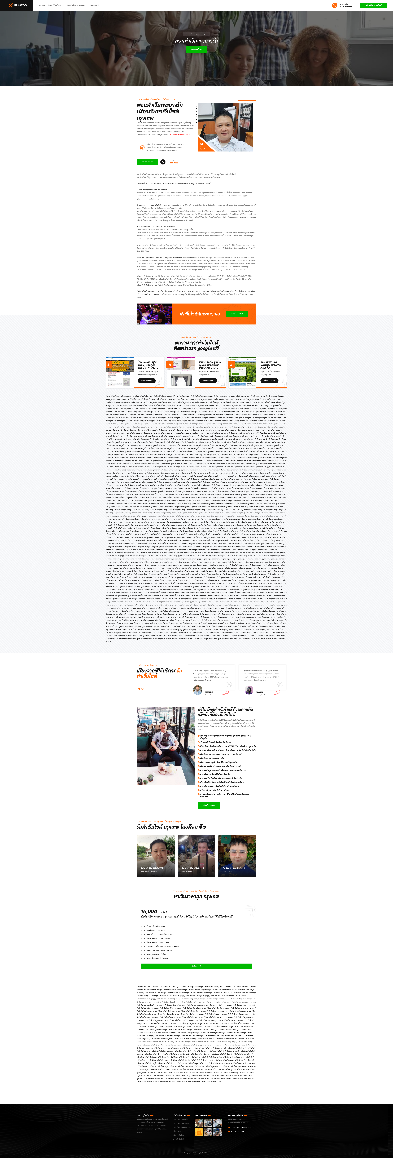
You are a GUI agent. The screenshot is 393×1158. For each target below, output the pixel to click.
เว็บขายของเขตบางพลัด (140, 525)
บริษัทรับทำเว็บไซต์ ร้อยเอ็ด (180, 1060)
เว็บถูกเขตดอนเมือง (155, 574)
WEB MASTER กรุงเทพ (182, 408)
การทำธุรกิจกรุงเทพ (270, 396)
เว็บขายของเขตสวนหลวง (255, 561)
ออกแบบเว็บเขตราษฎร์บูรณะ (171, 522)
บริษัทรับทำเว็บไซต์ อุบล (154, 1078)
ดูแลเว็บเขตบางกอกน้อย (157, 500)
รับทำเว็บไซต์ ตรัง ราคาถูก (224, 992)
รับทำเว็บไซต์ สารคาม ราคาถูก (230, 1020)
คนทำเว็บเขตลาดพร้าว (181, 580)
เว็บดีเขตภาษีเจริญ (270, 509)
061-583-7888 (346, 5)
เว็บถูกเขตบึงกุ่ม (167, 534)
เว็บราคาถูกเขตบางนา (258, 620)
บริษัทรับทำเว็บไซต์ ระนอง (202, 1060)
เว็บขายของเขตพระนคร (171, 414)
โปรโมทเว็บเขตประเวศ (220, 555)
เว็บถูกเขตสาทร (210, 537)
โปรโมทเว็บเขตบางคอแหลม (150, 552)
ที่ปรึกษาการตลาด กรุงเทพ (262, 405)
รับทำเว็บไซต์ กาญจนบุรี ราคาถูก (217, 986)
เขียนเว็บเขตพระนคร (120, 414)
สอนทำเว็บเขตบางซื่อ (238, 540)
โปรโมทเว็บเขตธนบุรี (165, 479)
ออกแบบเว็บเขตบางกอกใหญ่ (269, 482)
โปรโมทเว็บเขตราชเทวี (274, 577)
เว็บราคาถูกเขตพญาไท (202, 472)
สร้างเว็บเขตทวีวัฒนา (221, 623)
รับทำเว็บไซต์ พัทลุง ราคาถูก (147, 1008)
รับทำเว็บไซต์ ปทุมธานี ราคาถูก (218, 1001)
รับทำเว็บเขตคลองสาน (128, 491)
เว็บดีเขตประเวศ (157, 555)
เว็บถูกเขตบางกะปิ (221, 436)
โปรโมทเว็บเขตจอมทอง (122, 571)
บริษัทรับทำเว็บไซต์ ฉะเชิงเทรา (161, 1041)
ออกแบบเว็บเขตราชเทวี (256, 577)
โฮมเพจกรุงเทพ (128, 396)
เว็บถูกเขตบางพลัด (225, 525)
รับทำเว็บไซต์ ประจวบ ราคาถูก (243, 1001)
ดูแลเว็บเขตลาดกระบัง (266, 457)
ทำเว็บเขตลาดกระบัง (155, 457)
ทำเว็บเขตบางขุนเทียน (168, 503)
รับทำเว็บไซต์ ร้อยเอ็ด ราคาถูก (193, 1011)
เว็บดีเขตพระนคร (240, 414)
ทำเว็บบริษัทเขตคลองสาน (135, 494)
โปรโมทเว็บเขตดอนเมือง (210, 574)
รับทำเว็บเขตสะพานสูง (251, 604)
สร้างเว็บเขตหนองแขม (216, 512)
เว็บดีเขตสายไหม (171, 598)
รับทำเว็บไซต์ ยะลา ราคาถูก (147, 1011)
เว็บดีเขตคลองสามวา (208, 617)
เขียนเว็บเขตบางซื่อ (138, 540)
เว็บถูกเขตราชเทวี (225, 577)
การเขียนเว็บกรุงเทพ (230, 402)
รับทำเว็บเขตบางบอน (213, 632)
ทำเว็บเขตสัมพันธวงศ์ (161, 466)
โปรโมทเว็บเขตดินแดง (168, 531)
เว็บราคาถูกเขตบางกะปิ (173, 436)
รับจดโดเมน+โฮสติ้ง (180, 1119)
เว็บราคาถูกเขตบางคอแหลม (199, 549)
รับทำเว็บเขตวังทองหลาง (169, 611)
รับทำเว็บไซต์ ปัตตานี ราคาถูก (174, 1005)
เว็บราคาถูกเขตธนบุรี (257, 476)
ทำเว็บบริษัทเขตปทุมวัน (175, 442)
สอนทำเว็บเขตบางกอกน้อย (199, 500)
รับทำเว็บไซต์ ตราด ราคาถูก (245, 992)
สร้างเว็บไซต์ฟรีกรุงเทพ (144, 396)
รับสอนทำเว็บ (94, 5)
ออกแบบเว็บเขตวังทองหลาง (145, 614)
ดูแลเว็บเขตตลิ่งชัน (248, 494)
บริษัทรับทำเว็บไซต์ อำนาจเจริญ (178, 1075)
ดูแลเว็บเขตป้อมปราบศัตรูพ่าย (164, 445)
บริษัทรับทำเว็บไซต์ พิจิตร (167, 1057)
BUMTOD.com (206, 1152)
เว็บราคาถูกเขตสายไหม (137, 598)
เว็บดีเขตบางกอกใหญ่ (211, 482)
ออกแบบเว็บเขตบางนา (153, 623)
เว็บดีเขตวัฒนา (173, 586)
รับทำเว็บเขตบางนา (209, 620)
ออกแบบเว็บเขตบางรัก (114, 430)
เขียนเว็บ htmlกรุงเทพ (226, 411)
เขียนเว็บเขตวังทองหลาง (130, 611)
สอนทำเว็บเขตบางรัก (236, 426)
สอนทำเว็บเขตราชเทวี (196, 577)
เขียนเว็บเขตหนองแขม (234, 512)
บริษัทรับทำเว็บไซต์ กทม (214, 1035)
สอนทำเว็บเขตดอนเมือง (123, 574)
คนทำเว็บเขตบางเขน (212, 430)
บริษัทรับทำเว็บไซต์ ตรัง (152, 1044)
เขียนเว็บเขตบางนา (177, 620)
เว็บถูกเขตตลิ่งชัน (131, 497)
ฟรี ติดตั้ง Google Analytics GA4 (156, 942)
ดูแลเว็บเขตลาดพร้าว (236, 580)
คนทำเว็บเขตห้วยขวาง (202, 485)
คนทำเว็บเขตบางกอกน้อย (276, 497)
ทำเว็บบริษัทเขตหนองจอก (273, 423)
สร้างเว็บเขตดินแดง (154, 528)
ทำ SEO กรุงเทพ (245, 405)
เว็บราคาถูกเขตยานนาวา (197, 463)
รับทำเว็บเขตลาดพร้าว (199, 580)
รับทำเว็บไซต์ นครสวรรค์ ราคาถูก (169, 998)
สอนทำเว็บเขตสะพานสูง (146, 608)
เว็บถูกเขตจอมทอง (246, 568)
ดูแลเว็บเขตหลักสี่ (243, 592)
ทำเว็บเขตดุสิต (161, 417)
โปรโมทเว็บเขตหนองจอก (253, 423)
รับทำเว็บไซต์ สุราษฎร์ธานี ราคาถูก (189, 1023)
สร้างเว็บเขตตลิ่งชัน (167, 494)
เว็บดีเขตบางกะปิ (207, 436)
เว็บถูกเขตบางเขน (150, 433)
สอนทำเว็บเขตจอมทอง (215, 568)
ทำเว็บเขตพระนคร (268, 411)
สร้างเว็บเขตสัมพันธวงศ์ (178, 466)
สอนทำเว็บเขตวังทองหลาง (251, 611)
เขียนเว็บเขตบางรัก (140, 426)
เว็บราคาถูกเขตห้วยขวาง (274, 485)
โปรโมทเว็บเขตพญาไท (120, 476)
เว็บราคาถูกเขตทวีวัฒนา (144, 626)
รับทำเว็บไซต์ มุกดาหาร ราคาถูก (243, 1008)
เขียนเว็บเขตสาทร (272, 534)
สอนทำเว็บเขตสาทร (184, 537)
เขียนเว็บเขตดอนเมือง (192, 571)
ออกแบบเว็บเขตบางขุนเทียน (221, 506)
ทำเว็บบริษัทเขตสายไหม (255, 598)
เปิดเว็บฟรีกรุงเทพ (197, 405)
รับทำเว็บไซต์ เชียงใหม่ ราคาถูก (163, 1032)
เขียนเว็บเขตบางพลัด (266, 522)
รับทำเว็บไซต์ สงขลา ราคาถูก (170, 1017)
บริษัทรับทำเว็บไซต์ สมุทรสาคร (234, 1066)
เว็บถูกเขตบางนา (122, 623)
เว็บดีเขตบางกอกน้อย (218, 500)
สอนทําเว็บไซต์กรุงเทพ (266, 402)
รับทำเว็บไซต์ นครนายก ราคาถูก (172, 995)
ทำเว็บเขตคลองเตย (255, 555)
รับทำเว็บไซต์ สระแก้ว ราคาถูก (206, 1020)
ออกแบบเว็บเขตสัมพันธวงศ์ (209, 469)
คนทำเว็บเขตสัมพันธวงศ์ (216, 466)
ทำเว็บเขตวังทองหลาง (272, 608)
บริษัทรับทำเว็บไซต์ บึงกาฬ (185, 1051)
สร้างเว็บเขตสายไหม (215, 595)
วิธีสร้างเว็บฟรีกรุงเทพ (258, 408)
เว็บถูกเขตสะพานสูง (178, 608)
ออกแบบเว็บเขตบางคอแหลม (128, 552)
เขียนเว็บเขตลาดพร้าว (163, 580)
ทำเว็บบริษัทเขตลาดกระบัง (236, 460)
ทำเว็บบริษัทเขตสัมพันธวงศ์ (252, 469)
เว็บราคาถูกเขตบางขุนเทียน (126, 506)
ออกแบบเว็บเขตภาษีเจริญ (142, 512)
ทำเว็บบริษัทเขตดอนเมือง (229, 574)
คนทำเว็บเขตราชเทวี (113, 577)
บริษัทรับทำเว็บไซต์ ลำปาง (167, 1063)
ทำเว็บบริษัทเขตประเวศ (238, 555)
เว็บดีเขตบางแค (233, 589)
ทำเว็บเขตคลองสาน (236, 488)
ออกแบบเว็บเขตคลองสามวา (266, 617)
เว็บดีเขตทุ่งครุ (234, 629)
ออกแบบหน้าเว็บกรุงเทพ (248, 402)
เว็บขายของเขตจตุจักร (251, 543)
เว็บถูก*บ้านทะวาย (210, 638)
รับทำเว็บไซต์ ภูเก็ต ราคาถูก (218, 1008)
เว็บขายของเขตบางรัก (187, 426)
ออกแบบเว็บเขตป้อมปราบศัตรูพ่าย (134, 448)
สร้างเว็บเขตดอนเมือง (175, 571)
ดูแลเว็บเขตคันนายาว (198, 601)
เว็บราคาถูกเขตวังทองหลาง (230, 611)
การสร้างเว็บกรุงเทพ (254, 396)
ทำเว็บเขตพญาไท (269, 469)
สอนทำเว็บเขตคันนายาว (236, 601)
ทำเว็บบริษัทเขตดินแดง (185, 531)
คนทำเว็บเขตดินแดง (185, 528)
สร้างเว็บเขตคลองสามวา (227, 614)
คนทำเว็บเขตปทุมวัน (175, 439)
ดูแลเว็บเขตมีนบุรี (196, 454)
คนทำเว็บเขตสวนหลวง (218, 561)
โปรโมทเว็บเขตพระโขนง (253, 451)
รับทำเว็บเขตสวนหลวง (236, 561)
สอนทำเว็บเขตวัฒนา (159, 586)
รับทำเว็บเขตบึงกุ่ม (259, 531)
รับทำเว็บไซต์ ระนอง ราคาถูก (217, 1011)
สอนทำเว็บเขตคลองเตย (221, 558)
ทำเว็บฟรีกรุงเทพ (182, 402)
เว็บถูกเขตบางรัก (263, 426)
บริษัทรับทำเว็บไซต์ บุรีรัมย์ (206, 1051)
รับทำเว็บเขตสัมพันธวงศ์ (236, 466)
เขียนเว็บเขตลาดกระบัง (190, 457)
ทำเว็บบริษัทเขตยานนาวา (142, 466)
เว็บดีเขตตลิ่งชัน (118, 497)
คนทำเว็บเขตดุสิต (201, 417)
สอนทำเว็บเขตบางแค (218, 589)
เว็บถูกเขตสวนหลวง (164, 565)
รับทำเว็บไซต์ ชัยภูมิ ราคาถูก (178, 992)
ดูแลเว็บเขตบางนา (241, 620)
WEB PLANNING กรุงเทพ (141, 408)
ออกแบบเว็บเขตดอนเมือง (190, 574)
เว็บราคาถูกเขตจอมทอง (197, 568)
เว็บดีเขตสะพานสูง (163, 608)
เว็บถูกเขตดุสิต (119, 420)
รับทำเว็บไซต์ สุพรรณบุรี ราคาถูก (162, 1023)
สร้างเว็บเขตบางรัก (124, 426)
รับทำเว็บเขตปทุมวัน (191, 439)
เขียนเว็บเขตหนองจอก (230, 420)
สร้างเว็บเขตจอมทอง (272, 565)
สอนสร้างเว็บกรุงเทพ (216, 399)
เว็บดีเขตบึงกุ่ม (155, 534)
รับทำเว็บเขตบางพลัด (122, 525)
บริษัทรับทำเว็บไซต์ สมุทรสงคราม (208, 1066)
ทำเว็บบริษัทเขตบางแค (138, 592)
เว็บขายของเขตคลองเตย (164, 558)
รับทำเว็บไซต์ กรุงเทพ (114, 396)
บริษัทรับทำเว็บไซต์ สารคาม (182, 1069)
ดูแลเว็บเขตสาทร (153, 537)
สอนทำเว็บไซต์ (178, 1139)
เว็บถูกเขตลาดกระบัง (158, 460)
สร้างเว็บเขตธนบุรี (167, 476)
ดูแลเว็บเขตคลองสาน (166, 491)
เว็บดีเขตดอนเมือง (140, 574)
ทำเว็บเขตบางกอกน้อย (217, 497)
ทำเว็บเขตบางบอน (146, 632)
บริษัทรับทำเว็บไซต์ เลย (147, 1081)
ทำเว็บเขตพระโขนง (208, 448)
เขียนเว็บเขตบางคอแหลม (276, 546)
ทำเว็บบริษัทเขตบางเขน (219, 433)
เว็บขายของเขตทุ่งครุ (174, 629)
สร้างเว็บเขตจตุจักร (187, 543)
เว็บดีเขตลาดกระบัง (142, 460)
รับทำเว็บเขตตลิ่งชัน (214, 494)
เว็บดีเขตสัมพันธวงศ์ (155, 469)
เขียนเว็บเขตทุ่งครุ (130, 629)
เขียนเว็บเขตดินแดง (169, 528)
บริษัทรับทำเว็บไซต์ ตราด (171, 1044)
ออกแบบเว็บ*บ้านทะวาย (243, 638)
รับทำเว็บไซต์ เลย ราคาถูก (236, 1032)
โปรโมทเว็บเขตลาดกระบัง (215, 460)
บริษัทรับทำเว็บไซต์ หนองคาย (201, 1072)
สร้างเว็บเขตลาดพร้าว (146, 580)
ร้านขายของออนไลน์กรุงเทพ (131, 402)
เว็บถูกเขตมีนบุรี (254, 454)
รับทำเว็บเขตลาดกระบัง (227, 457)
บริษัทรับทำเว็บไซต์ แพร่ (166, 1081)
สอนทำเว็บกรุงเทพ (247, 399)
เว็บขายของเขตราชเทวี (146, 577)
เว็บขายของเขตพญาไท (168, 472)
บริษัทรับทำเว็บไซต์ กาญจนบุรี (162, 1038)
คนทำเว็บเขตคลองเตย (128, 558)
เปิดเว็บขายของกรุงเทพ (166, 402)
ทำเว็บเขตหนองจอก (195, 420)
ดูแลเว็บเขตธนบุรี (241, 476)
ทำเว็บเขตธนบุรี (154, 476)
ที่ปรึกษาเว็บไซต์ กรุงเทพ (122, 408)
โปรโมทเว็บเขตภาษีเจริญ (162, 512)
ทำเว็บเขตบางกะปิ (235, 433)
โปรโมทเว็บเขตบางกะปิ (273, 436)
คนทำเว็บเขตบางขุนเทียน (225, 503)
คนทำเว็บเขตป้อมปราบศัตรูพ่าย (268, 442)
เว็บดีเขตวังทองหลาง (270, 611)
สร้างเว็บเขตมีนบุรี (121, 454)
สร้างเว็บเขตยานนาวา (270, 460)
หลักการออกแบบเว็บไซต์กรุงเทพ (128, 399)
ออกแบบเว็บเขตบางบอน (168, 635)
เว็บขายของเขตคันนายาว (179, 601)
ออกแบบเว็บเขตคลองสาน (273, 491)
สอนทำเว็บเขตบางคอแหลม (221, 549)
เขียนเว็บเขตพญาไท (119, 472)
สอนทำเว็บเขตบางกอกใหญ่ (191, 482)
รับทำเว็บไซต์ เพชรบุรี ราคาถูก (188, 1032)
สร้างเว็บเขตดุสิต (174, 417)
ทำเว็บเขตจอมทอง (257, 565)
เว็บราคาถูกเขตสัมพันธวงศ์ (116, 469)
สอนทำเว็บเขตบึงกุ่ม (141, 534)
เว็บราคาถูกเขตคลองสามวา (167, 617)
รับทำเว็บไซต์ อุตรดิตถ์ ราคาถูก (180, 1029)
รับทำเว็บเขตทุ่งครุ (159, 629)
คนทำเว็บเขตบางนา (193, 620)
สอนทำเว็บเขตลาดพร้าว (273, 580)
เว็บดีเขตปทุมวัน (274, 439)
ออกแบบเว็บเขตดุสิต (147, 420)
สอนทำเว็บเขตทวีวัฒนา (163, 626)
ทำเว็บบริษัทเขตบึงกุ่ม (230, 534)
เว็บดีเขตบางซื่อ (253, 540)
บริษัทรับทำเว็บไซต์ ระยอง (223, 1060)
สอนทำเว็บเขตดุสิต (275, 417)
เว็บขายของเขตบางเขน (246, 430)
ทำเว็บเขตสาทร (245, 534)
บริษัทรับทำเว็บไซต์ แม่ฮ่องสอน (188, 1081)
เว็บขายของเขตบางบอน (230, 632)
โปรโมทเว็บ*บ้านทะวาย (262, 638)
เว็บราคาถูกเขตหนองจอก (144, 423)
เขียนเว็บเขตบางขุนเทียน (206, 503)
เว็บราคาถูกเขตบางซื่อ (220, 540)
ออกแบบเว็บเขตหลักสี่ (150, 595)
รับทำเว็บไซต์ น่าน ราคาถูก (242, 998)
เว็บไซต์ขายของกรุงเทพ (123, 405)
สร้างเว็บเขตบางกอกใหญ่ (218, 479)
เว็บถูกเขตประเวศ (170, 555)
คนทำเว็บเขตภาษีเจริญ (159, 509)
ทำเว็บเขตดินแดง (139, 528)
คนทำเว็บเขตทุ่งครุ (144, 629)
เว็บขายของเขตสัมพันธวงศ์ (256, 466)
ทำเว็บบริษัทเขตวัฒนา (250, 586)
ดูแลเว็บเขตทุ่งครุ (189, 629)
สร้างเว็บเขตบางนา (162, 620)
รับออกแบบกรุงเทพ (232, 399)
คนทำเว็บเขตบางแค (135, 589)
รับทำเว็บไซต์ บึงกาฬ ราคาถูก (171, 1001)
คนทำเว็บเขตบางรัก (155, 426)
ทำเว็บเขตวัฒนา (216, 583)
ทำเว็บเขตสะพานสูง (181, 604)
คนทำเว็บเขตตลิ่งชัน (198, 494)
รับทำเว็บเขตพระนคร (154, 414)
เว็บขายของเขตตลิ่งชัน (231, 494)
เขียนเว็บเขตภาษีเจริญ (140, 509)
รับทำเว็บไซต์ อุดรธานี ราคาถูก (156, 1029)
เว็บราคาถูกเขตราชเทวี (179, 577)
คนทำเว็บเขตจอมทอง (127, 568)
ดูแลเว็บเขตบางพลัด (157, 525)
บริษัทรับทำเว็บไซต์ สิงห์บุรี (205, 1069)
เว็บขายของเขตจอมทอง (162, 568)
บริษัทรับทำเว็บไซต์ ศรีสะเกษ (211, 1063)
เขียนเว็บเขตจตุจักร (203, 543)
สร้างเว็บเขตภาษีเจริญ (123, 509)
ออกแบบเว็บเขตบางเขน (182, 433)
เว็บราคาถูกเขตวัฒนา (142, 586)
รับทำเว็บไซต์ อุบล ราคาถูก (229, 1029)
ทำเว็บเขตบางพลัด (233, 522)
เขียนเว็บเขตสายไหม (231, 595)
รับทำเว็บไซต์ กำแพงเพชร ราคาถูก (149, 989)
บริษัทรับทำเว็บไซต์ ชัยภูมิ (226, 1041)
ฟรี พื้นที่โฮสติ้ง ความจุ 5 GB (154, 930)
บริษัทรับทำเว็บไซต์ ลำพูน (188, 1063)
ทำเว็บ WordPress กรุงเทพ (162, 408)
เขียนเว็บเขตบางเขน (196, 430)
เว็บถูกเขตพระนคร (254, 414)
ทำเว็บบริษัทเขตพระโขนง (272, 451)
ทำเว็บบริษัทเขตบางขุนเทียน (264, 506)
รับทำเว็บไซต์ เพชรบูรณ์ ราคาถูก (213, 1032)
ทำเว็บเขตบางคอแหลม (236, 546)
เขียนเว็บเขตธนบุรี (182, 476)
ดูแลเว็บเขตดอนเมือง (265, 571)
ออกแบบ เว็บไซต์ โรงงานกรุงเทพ (248, 411)
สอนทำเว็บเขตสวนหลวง (132, 565)
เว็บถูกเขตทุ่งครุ (246, 629)
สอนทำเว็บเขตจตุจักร (123, 546)
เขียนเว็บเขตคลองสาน (271, 488)
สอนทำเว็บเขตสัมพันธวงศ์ (136, 469)
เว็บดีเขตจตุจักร (138, 546)
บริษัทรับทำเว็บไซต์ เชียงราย (175, 1078)
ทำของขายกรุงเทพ (212, 405)
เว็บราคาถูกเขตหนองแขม (146, 515)
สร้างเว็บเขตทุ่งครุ (115, 629)
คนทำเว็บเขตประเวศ (237, 552)
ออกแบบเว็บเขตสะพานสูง (214, 608)
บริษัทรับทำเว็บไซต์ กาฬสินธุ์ (185, 1038)
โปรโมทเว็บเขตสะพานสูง (234, 608)
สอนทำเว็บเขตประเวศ (141, 555)
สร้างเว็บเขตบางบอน (161, 632)
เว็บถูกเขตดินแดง (118, 531)
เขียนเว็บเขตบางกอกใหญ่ (238, 479)
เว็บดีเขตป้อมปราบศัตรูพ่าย (240, 445)
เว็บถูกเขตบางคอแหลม (258, 549)
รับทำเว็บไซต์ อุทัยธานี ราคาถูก (205, 1029)
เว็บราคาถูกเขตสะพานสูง (126, 608)
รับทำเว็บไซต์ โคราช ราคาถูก (192, 1035)
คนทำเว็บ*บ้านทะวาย (272, 635)
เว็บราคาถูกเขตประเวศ (123, 555)
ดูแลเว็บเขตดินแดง (235, 528)
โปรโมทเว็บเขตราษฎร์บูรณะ (193, 522)
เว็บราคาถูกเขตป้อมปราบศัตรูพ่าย (190, 445)
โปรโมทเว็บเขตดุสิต (163, 420)
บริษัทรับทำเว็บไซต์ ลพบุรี (146, 1063)
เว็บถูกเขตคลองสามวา (226, 617)
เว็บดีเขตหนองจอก (181, 423)
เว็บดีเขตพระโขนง (185, 451)
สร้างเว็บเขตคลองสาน (253, 488)
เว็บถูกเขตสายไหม (185, 598)
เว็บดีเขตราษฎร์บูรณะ (114, 522)
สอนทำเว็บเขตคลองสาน (204, 491)
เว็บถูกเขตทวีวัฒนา (194, 626)
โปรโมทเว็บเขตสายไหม (236, 598)
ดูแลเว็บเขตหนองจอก (125, 423)
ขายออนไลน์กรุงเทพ (238, 396)
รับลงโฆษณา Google (181, 1123)
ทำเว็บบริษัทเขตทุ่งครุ (130, 632)
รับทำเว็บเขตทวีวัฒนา (271, 623)
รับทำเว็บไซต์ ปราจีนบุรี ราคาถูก (149, 1005)
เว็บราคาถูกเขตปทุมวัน (241, 439)
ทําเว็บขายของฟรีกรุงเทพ (229, 405)
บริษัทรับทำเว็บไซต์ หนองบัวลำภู (226, 1072)
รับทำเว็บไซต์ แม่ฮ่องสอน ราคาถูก (167, 1035)
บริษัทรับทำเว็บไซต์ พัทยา (242, 1054)
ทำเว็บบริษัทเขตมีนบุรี (138, 457)
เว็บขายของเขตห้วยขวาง (238, 485)
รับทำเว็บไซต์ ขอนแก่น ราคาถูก (175, 989)
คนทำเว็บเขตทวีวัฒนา (254, 623)
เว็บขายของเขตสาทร (138, 537)
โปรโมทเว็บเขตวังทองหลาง (167, 614)
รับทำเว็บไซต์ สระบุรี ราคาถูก (182, 1020)
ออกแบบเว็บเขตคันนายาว (124, 604)
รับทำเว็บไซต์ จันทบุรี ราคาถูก (200, 989)
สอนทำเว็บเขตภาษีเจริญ (253, 509)
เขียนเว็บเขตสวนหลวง (200, 561)
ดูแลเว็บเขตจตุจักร (268, 543)
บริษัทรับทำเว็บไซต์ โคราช (211, 1081)
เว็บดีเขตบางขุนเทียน (165, 506)
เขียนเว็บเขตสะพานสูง (216, 604)
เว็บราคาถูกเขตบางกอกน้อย (177, 500)
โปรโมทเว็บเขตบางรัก (132, 430)
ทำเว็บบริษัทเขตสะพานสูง (253, 608)
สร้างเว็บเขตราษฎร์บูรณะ (131, 519)
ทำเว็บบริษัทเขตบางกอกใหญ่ (133, 485)
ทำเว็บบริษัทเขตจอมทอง (141, 571)
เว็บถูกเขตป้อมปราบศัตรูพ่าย (262, 445)
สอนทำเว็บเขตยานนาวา (216, 463)
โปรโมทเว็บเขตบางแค (120, 592)
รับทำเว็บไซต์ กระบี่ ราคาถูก (169, 986)
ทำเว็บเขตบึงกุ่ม (201, 531)
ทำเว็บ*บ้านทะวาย (223, 635)
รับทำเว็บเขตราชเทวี (129, 577)
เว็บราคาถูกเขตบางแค (201, 589)
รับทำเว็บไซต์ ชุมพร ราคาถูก (201, 992)
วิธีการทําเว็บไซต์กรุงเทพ (115, 411)
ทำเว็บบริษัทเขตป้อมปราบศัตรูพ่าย (187, 448)
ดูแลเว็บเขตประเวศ (185, 555)
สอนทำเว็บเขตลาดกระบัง (124, 460)
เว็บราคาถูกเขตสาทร (168, 537)
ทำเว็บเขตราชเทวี (246, 574)
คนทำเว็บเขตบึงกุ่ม (244, 531)
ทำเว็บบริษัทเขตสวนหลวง (239, 565)
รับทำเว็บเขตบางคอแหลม (136, 549)
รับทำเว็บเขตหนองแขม (270, 512)
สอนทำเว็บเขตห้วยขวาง (114, 488)
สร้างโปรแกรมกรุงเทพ (219, 408)
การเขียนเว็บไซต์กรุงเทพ (201, 408)
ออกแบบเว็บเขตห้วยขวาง (180, 488)
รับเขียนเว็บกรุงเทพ (150, 402)
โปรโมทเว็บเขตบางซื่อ (139, 543)
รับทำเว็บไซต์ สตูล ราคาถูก (193, 1017)
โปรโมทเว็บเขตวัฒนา (233, 586)
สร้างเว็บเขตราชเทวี (261, 574)
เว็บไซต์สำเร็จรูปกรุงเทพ (163, 396)
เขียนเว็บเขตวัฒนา (245, 583)
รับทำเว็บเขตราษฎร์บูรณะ (190, 519)
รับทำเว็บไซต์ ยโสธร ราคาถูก (169, 1011)
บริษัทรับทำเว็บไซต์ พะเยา (200, 1054)
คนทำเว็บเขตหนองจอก (248, 420)
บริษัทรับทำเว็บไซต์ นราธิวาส (238, 1047)
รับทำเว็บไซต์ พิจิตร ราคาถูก (170, 1008)
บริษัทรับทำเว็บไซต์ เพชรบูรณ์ (244, 1078)
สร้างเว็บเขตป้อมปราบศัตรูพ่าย (219, 442)
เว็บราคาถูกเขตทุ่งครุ (204, 629)
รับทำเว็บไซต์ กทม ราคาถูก (147, 986)
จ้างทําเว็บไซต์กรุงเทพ (209, 411)
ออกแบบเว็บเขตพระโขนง (233, 451)
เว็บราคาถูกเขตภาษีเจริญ (233, 509)
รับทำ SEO (177, 1131)
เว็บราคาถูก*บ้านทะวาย (162, 638)
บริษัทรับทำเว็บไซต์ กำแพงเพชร (210, 1038)
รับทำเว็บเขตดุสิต (215, 417)
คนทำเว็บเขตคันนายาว (142, 601)
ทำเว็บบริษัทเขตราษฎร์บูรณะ (214, 522)
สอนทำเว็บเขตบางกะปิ (191, 436)
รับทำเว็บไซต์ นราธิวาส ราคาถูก (219, 998)
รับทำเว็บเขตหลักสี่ (212, 592)
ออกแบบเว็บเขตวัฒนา (215, 586)
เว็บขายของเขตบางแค (168, 589)
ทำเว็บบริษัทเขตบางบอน (207, 635)
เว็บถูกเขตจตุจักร (151, 546)
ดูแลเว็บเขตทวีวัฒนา (126, 626)
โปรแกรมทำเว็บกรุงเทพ (180, 405)
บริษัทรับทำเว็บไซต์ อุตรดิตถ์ (225, 1075)
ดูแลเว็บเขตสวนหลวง (273, 561)
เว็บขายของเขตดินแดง (218, 528)
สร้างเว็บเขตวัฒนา (230, 583)
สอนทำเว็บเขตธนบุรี (273, 476)
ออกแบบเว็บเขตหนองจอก (233, 423)
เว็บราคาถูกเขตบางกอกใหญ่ (169, 482)
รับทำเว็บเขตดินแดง (201, 528)
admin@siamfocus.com (241, 1127)
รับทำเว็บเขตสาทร (123, 537)
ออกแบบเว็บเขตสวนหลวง (199, 565)
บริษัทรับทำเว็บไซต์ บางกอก (162, 1051)
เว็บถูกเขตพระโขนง (200, 451)
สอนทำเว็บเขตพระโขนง (169, 451)
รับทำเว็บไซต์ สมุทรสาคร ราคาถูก (157, 1020)
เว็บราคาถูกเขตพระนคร (206, 414)
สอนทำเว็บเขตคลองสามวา (189, 617)
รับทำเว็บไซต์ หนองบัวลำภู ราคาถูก (172, 1026)
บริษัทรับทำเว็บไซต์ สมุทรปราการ (182, 1066)
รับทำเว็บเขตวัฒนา (275, 583)
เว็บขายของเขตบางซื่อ (187, 540)
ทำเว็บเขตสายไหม (200, 595)
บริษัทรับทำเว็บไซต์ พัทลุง (146, 1057)
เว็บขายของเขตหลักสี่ (228, 592)
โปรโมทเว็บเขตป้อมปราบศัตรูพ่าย (161, 448)
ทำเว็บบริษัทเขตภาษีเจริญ (182, 512)
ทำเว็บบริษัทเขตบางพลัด (123, 528)
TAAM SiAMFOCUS (152, 868)
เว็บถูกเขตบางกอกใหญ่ (228, 482)
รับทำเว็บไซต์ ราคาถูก (56, 5)
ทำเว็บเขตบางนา (147, 620)
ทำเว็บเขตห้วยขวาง (152, 485)
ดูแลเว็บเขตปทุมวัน (225, 439)
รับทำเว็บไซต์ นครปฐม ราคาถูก (197, 995)
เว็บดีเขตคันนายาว (253, 601)
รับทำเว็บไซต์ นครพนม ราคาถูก (222, 995)
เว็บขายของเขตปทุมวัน (208, 439)
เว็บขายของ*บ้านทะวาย (127, 638)
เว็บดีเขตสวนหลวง (149, 565)
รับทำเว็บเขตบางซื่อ (170, 540)
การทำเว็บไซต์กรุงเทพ (214, 402)
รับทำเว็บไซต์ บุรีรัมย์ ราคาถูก (194, 1001)
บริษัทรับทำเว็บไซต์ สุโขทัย (178, 1072)
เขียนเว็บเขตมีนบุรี (135, 454)
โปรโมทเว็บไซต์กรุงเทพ (162, 405)
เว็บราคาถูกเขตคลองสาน (184, 491)
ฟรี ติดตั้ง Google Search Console (157, 938)
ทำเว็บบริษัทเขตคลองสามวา (129, 620)
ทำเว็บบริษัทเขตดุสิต (179, 420)
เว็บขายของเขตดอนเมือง (246, 571)
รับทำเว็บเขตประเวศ (253, 552)
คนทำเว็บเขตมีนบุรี (150, 454)
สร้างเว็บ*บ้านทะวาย (239, 635)
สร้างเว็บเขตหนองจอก (212, 420)
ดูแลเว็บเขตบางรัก (203, 426)
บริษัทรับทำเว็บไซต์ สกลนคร (234, 1063)
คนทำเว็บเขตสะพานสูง (233, 604)
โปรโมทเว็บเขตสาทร (255, 537)
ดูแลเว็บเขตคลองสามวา (147, 617)
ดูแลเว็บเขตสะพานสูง (195, 608)
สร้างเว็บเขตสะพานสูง (198, 604)
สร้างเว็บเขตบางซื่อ (122, 540)
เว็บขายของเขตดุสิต (230, 417)
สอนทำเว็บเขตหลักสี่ (275, 592)
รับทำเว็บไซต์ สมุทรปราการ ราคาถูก (218, 1017)
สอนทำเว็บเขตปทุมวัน (259, 439)
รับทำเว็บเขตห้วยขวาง (220, 485)
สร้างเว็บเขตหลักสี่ (167, 592)
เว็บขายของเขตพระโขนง (115, 451)
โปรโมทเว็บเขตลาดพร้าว (180, 583)
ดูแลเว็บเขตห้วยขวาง (256, 485)
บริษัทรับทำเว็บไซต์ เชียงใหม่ (198, 1078)
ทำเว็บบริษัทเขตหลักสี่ (185, 595)
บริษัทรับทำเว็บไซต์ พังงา (221, 1054)
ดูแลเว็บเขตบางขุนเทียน (201, 506)
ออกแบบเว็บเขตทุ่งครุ (275, 629)
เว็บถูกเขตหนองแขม (198, 515)
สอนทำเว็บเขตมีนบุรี (228, 454)
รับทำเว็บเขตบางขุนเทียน (245, 503)
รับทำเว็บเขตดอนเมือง (227, 571)
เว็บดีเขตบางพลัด (210, 525)
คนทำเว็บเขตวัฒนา (260, 583)
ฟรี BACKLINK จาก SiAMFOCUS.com (158, 950)
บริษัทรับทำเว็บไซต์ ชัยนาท (205, 1041)
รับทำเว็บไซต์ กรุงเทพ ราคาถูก (192, 986)
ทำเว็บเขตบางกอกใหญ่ (199, 479)
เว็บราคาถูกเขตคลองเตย (201, 558)
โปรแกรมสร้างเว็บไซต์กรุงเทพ (168, 411)
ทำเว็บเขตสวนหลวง (166, 561)
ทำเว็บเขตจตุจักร (173, 543)
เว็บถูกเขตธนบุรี (119, 479)
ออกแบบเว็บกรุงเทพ (181, 399)
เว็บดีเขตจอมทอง (231, 568)
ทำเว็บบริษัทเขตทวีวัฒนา (265, 626)
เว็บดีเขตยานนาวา (233, 463)
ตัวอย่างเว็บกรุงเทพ (197, 402)
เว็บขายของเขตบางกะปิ (138, 436)
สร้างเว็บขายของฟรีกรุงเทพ (265, 399)
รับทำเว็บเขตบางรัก (170, 426)
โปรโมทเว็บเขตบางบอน (188, 635)
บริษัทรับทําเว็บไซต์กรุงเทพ (190, 411)
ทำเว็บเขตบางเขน (165, 430)
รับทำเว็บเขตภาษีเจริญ (177, 509)
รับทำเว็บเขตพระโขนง (275, 448)
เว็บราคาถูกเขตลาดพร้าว (254, 580)
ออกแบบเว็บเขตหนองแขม (234, 515)
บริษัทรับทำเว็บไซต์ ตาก (192, 1044)
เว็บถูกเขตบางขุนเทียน (182, 506)
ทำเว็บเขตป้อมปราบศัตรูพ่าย (195, 442)
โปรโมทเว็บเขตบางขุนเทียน (243, 506)
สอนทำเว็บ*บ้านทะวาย (180, 638)
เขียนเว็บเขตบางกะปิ (267, 433)
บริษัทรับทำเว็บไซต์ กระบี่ (234, 1035)
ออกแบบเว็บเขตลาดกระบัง (195, 460)
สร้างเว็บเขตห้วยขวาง (168, 485)
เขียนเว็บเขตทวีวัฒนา (237, 623)
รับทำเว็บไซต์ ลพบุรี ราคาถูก (168, 1014)
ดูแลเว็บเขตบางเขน (263, 430)
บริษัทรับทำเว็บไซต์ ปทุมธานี (228, 1051)
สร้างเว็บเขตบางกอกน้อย (236, 497)
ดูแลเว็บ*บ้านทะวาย (144, 638)
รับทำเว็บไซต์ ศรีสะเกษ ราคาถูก (239, 1014)
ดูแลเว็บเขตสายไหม (120, 598)
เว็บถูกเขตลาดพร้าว (125, 583)
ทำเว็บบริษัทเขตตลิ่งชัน (199, 497)
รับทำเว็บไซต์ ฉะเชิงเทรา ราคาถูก (225, 989)
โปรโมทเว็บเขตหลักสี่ (168, 595)
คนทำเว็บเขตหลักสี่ (197, 592)
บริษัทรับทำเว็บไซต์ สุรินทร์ (157, 1072)
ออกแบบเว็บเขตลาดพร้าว (160, 583)
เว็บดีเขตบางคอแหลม (241, 549)
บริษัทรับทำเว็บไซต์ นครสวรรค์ (193, 1047)
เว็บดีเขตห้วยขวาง (131, 488)
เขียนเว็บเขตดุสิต (187, 417)
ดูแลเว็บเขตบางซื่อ (203, 540)
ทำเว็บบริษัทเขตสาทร (271, 537)
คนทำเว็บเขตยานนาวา (125, 463)
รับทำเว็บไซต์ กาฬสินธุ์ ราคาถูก (243, 986)
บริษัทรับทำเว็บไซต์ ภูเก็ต (211, 1057)
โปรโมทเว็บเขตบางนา (171, 623)
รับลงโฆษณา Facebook (182, 1127)
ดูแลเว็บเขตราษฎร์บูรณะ (231, 519)
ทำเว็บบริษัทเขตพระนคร (146, 417)
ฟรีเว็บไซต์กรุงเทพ (149, 411)
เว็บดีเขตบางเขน (136, 433)
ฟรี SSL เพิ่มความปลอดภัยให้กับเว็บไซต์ (159, 934)
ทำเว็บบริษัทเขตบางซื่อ (157, 543)
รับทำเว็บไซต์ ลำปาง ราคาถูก (192, 1014)
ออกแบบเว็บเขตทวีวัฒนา (227, 626)
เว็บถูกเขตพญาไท (248, 472)
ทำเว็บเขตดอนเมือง (158, 571)
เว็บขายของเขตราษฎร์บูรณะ (211, 519)
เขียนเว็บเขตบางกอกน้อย (256, 497)
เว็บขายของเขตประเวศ (270, 552)
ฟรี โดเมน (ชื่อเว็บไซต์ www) (154, 926)
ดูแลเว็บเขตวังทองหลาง (210, 611)
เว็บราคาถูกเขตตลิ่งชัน (264, 494)
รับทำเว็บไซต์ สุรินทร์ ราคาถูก (215, 1023)
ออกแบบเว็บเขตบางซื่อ (121, 543)
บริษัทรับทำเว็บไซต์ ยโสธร (158, 1060)
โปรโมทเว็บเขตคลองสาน (115, 494)
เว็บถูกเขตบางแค (246, 589)
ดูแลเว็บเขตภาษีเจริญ (215, 509)
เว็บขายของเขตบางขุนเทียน (265, 503)
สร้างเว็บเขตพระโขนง (224, 448)
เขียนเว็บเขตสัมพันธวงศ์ (197, 466)
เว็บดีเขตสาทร (198, 537)
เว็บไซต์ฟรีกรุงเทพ (148, 399)
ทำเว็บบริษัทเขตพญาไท (138, 476)
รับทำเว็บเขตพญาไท (152, 472)
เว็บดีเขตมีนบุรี (242, 454)
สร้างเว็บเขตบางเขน (180, 430)
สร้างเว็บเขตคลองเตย (272, 555)
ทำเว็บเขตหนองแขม (200, 512)
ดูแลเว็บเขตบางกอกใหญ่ (148, 482)
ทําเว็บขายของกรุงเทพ (222, 396)
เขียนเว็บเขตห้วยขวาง (185, 485)
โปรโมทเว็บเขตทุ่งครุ (113, 632)
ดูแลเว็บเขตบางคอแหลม (178, 549)
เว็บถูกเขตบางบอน (135, 635)
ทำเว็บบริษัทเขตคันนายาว (163, 604)
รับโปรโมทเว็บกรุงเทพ (164, 399)
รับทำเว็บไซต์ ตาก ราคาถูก (148, 995)
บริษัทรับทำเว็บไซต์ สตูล (159, 1066)
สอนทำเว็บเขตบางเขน (121, 433)
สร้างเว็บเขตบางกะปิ (251, 433)
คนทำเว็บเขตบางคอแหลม (115, 549)
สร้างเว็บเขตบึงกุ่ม (215, 531)
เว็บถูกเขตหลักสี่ (121, 595)
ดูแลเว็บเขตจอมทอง (179, 568)
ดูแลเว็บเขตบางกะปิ (155, 436)
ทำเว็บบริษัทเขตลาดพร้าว (199, 583)
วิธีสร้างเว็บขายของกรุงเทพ (277, 408)
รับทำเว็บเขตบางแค (151, 589)
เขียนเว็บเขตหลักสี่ (182, 592)
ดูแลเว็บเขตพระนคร (188, 414)
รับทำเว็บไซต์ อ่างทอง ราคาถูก (222, 1026)
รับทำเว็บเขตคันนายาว (160, 601)
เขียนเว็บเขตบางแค (119, 589)
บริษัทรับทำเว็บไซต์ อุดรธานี (202, 1075)
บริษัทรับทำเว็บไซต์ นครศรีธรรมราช (167, 1047)
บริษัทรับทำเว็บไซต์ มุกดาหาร (233, 1057)
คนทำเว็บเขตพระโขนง (258, 448)
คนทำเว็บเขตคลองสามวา (266, 614)
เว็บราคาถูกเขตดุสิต (259, 417)
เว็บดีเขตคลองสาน (222, 491)
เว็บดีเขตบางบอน (120, 635)
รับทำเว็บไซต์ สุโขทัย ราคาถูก (238, 1023)
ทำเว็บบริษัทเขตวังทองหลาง (188, 614)
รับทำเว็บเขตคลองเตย (146, 558)
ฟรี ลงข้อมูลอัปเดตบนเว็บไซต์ (155, 954)
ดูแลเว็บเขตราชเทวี (162, 577)
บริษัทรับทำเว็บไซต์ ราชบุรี (244, 1060)
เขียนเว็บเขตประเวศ (221, 552)
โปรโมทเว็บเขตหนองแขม (254, 515)
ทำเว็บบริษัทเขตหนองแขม (274, 515)
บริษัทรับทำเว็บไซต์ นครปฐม (237, 1044)
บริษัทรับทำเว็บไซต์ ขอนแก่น (233, 1038)
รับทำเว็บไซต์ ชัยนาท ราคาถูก (155, 992)
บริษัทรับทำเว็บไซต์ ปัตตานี (179, 1054)
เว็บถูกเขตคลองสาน (237, 491)
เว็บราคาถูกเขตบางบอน (266, 632)
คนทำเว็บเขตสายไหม (248, 595)
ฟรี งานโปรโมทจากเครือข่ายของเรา (156, 958)
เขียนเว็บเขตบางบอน (178, 632)
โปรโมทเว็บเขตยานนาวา (123, 466)
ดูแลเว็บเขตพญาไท (185, 472)
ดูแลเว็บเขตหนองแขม (128, 515)
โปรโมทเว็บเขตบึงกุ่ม (213, 534)
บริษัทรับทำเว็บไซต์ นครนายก (214, 1044)
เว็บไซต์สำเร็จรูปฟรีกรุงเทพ (238, 408)
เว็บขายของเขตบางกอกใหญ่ (127, 482)
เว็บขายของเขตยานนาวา (161, 463)
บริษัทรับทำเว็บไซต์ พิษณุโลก (189, 1057)
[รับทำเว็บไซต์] (199, 1123)
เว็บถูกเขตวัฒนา (186, 586)
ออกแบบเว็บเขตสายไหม (218, 598)
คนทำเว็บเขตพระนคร (137, 414)
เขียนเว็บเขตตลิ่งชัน (182, 494)
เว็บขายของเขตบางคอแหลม (157, 549)
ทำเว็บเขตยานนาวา (254, 460)
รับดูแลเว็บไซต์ (178, 1135)
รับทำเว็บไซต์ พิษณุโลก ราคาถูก (194, 1008)
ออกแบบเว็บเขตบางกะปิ (254, 436)
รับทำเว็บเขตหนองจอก (266, 420)
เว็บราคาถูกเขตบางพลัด (175, 525)
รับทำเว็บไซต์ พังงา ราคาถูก (220, 1005)
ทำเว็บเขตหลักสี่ (153, 592)
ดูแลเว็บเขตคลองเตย (183, 558)
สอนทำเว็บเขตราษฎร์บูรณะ (273, 519)
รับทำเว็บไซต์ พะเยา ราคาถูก (197, 1005)
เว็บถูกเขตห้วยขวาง (146, 488)
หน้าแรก (42, 5)
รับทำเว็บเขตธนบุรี (211, 476)
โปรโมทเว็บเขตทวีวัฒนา (246, 626)
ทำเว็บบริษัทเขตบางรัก (149, 430)
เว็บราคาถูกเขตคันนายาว (216, 601)
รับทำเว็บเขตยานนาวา (142, 463)
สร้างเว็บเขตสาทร (258, 534)
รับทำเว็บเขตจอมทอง (144, 568)
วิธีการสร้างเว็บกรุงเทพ (181, 396)
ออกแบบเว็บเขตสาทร (238, 537)
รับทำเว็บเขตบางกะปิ (121, 436)
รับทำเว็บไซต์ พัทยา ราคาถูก (243, 1005)
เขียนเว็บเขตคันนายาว (125, 601)
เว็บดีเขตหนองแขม (183, 515)
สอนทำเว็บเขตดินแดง (268, 528)
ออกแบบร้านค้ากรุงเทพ (198, 399)
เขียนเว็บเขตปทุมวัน (160, 439)
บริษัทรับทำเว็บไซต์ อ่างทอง (154, 1075)
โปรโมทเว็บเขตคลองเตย (129, 561)
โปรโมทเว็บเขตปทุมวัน (157, 442)
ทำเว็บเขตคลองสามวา (208, 614)
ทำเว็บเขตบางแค (265, 586)
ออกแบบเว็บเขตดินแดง (150, 531)
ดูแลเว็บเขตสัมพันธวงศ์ (275, 466)
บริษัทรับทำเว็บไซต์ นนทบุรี (216, 1047)
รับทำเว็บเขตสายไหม (265, 595)
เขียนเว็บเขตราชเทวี (277, 574)
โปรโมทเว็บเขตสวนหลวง (219, 565)
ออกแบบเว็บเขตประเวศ (202, 555)
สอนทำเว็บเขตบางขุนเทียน (147, 506)
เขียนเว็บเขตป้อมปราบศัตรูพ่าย (243, 442)
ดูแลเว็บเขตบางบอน (248, 632)
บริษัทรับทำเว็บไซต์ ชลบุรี (184, 1041)
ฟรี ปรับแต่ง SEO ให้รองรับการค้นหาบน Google (161, 946)
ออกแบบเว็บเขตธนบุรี (148, 479)
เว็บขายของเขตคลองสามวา (126, 617)
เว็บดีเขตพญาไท (235, 472)
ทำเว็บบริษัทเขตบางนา (188, 623)
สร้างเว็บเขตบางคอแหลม (256, 546)
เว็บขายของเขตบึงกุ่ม (275, 531)
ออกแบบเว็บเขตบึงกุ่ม (197, 534)
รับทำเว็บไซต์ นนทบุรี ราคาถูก (194, 998)
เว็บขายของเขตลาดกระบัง (247, 457)
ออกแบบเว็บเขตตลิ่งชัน (163, 497)
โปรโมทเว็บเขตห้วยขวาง (200, 488)
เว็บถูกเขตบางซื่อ (266, 540)
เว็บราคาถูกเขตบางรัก (219, 426)
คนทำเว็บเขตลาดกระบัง (209, 457)
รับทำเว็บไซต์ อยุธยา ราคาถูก (198, 1026)
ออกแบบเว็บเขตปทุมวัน (139, 442)
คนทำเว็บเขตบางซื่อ (154, 540)
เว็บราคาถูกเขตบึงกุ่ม (125, 534)
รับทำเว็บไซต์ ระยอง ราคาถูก (240, 1011)
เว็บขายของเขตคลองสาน (147, 491)
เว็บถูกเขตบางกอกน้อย (236, 500)
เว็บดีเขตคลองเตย (238, 558)
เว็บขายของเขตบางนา (225, 620)
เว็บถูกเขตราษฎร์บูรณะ (131, 522)
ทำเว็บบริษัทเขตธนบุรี (182, 479)
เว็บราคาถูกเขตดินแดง (251, 528)
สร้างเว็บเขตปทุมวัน (144, 439)
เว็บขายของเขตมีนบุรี (181, 454)
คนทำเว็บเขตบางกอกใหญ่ (259, 479)
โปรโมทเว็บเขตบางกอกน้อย (126, 503)
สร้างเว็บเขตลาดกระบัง (172, 457)
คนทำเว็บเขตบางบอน (195, 632)
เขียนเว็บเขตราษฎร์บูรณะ (150, 519)
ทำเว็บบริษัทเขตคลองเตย (148, 561)
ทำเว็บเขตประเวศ (190, 552)
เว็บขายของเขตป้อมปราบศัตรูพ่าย (139, 445)
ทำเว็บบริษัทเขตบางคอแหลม (172, 552)
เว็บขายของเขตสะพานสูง (270, 604)
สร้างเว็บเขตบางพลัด (249, 522)
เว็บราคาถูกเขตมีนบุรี (212, 454)
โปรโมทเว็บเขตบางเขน (201, 433)
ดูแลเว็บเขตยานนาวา (179, 463)
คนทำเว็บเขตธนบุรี (196, 476)
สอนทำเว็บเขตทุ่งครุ (220, 629)
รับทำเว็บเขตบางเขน (229, 430)
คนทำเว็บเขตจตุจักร (219, 543)
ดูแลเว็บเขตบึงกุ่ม (181, 534)
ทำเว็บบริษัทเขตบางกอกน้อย (148, 503)
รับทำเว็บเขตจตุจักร (235, 543)
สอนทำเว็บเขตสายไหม (155, 598)
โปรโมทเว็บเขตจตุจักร (201, 546)
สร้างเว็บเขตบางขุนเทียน (187, 503)
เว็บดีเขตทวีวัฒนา (179, 626)
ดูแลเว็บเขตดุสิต (245, 417)
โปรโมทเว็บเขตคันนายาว (144, 604)
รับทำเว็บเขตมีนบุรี (165, 454)
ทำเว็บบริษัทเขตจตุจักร (218, 546)
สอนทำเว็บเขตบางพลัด (194, 525)
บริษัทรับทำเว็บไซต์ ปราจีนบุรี (156, 1054)
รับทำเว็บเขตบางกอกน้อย (115, 500)
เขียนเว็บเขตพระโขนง (241, 448)
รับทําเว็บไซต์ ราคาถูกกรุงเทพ (202, 396)
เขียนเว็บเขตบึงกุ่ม (229, 531)
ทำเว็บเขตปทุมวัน (129, 439)
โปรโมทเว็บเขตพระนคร (127, 417)
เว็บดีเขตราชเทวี (211, 577)
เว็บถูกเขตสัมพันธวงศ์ (172, 469)
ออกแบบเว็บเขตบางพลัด (259, 525)
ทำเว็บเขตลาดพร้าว (129, 580)
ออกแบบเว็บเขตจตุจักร (183, 546)
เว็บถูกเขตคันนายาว (268, 601)
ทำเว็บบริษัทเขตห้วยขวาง (219, 488)
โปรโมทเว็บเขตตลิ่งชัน (181, 497)
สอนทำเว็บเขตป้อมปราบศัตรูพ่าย (216, 445)
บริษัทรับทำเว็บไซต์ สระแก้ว (160, 1069)
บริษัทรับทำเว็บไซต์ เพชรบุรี (221, 1078)
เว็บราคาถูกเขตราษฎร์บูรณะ (252, 519)
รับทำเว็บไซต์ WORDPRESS (76, 5)
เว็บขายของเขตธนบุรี (226, 476)
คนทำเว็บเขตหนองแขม (252, 512)
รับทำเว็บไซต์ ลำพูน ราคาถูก (215, 1014)
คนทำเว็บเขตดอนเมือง (210, 571)
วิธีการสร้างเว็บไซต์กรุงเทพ (143, 405)
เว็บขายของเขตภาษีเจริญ (196, 509)
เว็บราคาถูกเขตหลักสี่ (259, 592)
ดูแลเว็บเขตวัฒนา (126, 586)
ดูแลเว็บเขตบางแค (184, 589)
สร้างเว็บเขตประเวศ (205, 552)
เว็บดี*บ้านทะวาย (196, 638)
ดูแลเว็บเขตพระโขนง (132, 451)
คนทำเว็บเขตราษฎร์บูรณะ (170, 519)
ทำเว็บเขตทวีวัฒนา (205, 623)
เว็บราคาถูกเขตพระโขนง (150, 451)
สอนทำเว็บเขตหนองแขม (166, 515)
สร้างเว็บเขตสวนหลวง (183, 561)
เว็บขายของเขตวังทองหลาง (190, 611)
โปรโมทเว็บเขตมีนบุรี (121, 457)
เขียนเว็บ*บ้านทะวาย (255, 635)
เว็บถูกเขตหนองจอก (196, 423)
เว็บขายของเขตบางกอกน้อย (136, 500)
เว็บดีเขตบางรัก (250, 426)
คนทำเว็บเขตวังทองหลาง (150, 611)
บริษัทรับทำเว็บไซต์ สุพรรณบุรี (227, 1069)
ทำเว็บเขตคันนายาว (272, 598)
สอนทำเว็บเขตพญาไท (220, 472)
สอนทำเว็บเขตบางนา (275, 620)
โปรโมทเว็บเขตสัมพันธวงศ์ (231, 469)
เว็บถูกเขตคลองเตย (253, 558)
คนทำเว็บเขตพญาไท (135, 472)
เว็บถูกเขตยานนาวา (248, 463)
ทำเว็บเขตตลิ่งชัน (152, 494)
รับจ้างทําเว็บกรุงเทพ (133, 411)
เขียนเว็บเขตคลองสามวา (246, 614)
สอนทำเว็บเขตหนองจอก (164, 423)
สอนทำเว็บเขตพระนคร (224, 414)
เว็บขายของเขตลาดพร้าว (217, 580)
